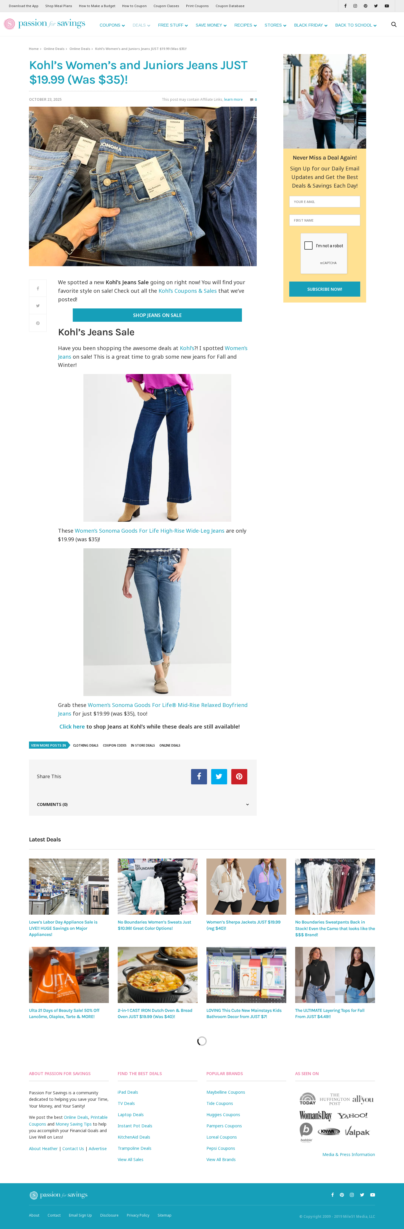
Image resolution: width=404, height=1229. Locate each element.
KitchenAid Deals (134, 1137)
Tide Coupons (219, 1103)
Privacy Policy (138, 1215)
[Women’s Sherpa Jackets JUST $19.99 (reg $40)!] (246, 886)
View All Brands (221, 1159)
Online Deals (54, 48)
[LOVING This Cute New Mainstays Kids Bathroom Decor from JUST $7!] (246, 975)
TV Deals (126, 1103)
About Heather (43, 1148)
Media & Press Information (348, 1154)
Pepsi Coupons (220, 1148)
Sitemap (165, 1215)
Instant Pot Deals (135, 1126)
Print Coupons (197, 6)
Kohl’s (187, 348)
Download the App (23, 6)
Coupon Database (230, 6)
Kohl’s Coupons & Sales (188, 290)
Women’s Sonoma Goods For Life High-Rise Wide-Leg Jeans (149, 530)
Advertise (98, 1148)
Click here (72, 726)
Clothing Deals (85, 745)
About (34, 1215)
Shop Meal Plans (58, 6)
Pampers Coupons (224, 1126)
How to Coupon (134, 6)
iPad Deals (128, 1092)
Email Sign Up (80, 1215)
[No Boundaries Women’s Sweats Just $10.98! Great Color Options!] (158, 886)
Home (34, 48)
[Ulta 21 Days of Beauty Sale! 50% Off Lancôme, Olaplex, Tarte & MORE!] (69, 975)
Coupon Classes (166, 6)
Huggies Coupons (223, 1114)
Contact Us (73, 1148)
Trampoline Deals (134, 1148)
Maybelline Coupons (225, 1092)
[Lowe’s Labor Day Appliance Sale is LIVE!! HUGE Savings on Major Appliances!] (69, 886)
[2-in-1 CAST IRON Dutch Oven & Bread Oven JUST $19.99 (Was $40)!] (158, 975)
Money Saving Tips (74, 1124)
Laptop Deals (131, 1114)
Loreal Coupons (221, 1137)
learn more (233, 99)
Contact (54, 1215)
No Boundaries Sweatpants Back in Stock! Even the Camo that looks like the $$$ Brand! (335, 928)
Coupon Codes (115, 745)
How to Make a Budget (97, 6)
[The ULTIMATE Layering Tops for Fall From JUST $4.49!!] (335, 975)
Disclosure (109, 1215)
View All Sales (130, 1159)
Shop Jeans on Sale (157, 315)
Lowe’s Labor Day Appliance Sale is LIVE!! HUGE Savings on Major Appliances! (63, 928)
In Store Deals (143, 745)
